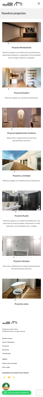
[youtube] (9, 377)
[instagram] (14, 377)
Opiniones (5, 350)
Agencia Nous (14, 329)
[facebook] (4, 377)
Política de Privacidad (9, 363)
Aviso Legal (6, 367)
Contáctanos (6, 353)
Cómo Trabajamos (8, 342)
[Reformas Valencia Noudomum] (12, 5)
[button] (16, 393)
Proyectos (5, 346)
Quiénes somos (7, 338)
